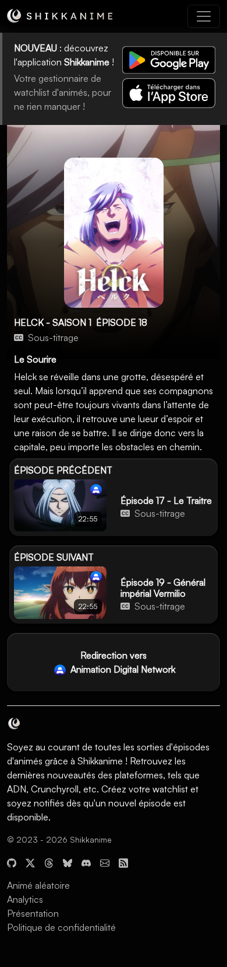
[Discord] (86, 862)
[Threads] (49, 862)
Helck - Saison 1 (52, 322)
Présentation (33, 913)
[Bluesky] (67, 862)
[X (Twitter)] (30, 862)
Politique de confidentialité (61, 927)
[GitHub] (11, 862)
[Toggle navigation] (203, 16)
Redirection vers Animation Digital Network (121, 662)
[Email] (104, 862)
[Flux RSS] (123, 862)
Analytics (25, 899)
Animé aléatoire (38, 885)
